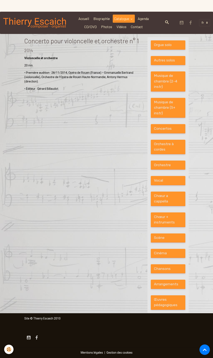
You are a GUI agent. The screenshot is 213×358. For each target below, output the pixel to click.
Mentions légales (92, 352)
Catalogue (122, 18)
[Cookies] (9, 349)
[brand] (35, 22)
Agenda (143, 18)
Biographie (101, 18)
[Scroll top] (204, 349)
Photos (106, 27)
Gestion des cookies (119, 352)
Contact (137, 27)
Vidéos (121, 27)
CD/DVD (90, 27)
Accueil (83, 18)
